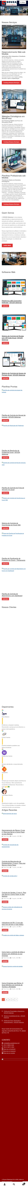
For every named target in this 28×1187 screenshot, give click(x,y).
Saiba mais (5, 306)
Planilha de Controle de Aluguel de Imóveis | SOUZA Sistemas (14, 416)
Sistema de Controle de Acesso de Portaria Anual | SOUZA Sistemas (14, 374)
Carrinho (22, 1183)
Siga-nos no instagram (9, 1051)
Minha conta (4, 1184)
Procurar (14, 1184)
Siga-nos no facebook (9, 1049)
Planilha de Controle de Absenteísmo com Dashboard (12, 594)
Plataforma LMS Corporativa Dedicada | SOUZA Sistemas (12, 301)
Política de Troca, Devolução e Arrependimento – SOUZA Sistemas (14, 1021)
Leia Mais (5, 839)
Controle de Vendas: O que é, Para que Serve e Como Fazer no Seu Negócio (14, 894)
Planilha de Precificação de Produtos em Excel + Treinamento (13, 559)
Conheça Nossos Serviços (11, 83)
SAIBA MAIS (7, 245)
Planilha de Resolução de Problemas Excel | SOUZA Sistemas (11, 452)
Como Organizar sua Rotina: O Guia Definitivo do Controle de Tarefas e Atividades (12, 985)
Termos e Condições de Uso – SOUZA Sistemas (14, 1017)
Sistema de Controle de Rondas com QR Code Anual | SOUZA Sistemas (13, 338)
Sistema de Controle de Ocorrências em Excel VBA (11, 524)
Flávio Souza (6, 836)
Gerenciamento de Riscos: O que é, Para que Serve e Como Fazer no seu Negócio (13, 832)
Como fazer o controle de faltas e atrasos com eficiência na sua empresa (13, 953)
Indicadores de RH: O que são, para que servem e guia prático (12, 923)
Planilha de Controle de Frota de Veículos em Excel (13, 488)
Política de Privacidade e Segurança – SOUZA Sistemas (14, 1012)
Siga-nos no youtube (9, 1053)
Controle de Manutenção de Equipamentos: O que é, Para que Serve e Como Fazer (13, 863)
